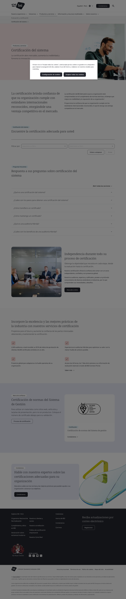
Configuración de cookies (51, 74)
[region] (64, 70)
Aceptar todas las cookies (75, 74)
